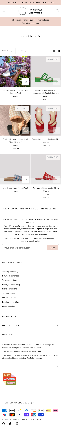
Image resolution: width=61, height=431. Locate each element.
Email (7, 250)
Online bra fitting (8, 297)
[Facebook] (3, 423)
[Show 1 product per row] (54, 51)
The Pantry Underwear (19, 419)
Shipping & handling (10, 271)
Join (52, 247)
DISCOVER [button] (8, 334)
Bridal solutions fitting (10, 302)
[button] (30, 366)
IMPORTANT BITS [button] (12, 262)
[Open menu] (6, 11)
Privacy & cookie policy (11, 284)
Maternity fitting (8, 306)
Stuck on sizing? (8, 293)
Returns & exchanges (10, 275)
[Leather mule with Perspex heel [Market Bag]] (15, 71)
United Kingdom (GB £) (18, 402)
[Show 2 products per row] (58, 51)
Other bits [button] (9, 316)
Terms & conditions (9, 280)
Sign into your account (30, 23)
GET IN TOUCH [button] (11, 325)
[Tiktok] (10, 423)
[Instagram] (17, 423)
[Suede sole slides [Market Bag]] (15, 169)
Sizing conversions (9, 288)
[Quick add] (25, 81)
